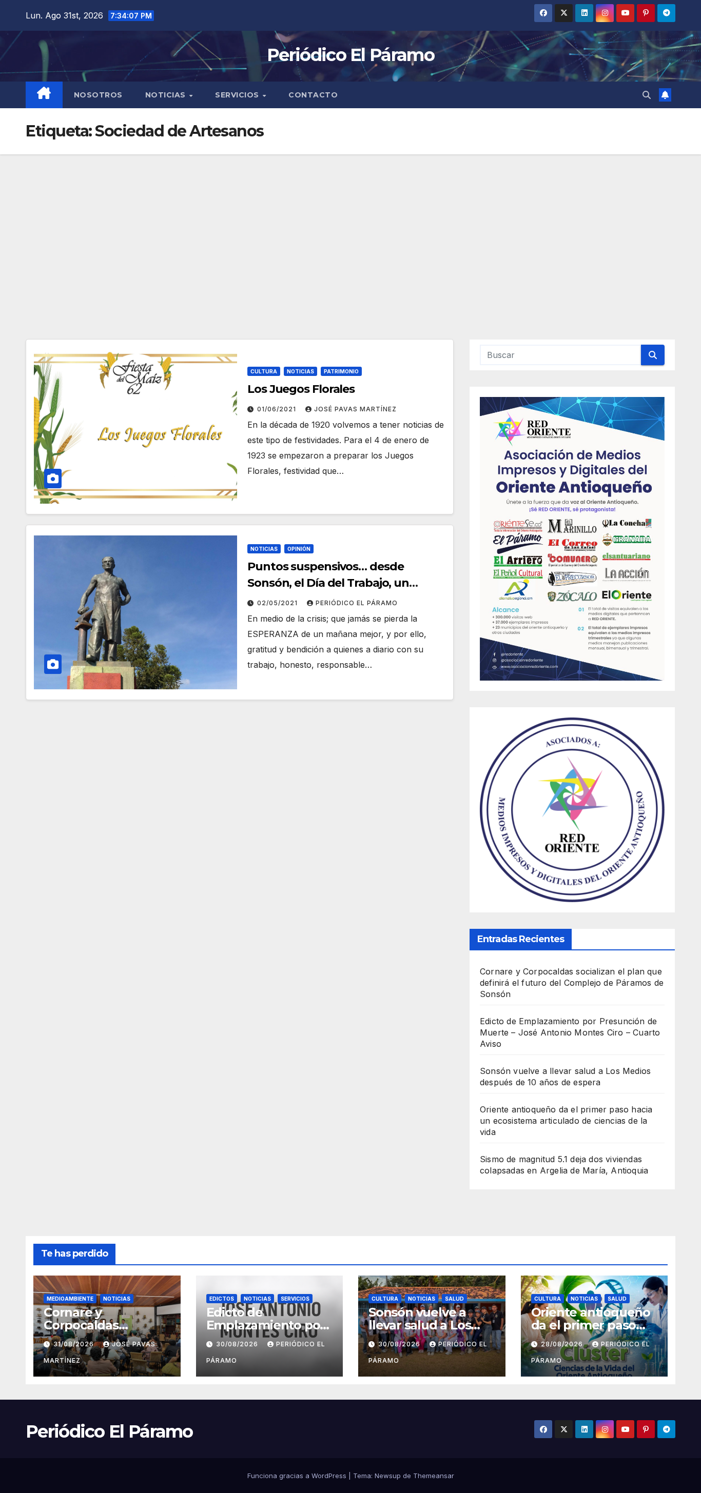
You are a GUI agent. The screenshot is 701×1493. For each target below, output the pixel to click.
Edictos (221, 1299)
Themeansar (433, 1475)
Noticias (166, 94)
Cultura (263, 371)
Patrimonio (341, 371)
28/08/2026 (563, 1344)
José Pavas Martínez (355, 409)
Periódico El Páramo (350, 55)
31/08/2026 (74, 1344)
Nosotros (98, 94)
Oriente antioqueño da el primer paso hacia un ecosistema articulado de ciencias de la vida (566, 1120)
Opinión (298, 549)
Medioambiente (70, 1299)
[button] (646, 95)
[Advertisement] (350, 231)
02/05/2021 (278, 603)
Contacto (313, 94)
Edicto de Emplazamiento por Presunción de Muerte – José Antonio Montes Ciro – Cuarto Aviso (570, 1032)
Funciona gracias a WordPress (297, 1475)
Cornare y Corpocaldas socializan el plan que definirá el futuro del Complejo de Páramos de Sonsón (572, 982)
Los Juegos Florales (301, 389)
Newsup (388, 1475)
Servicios (238, 94)
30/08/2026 (238, 1344)
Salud (454, 1299)
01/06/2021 (277, 409)
